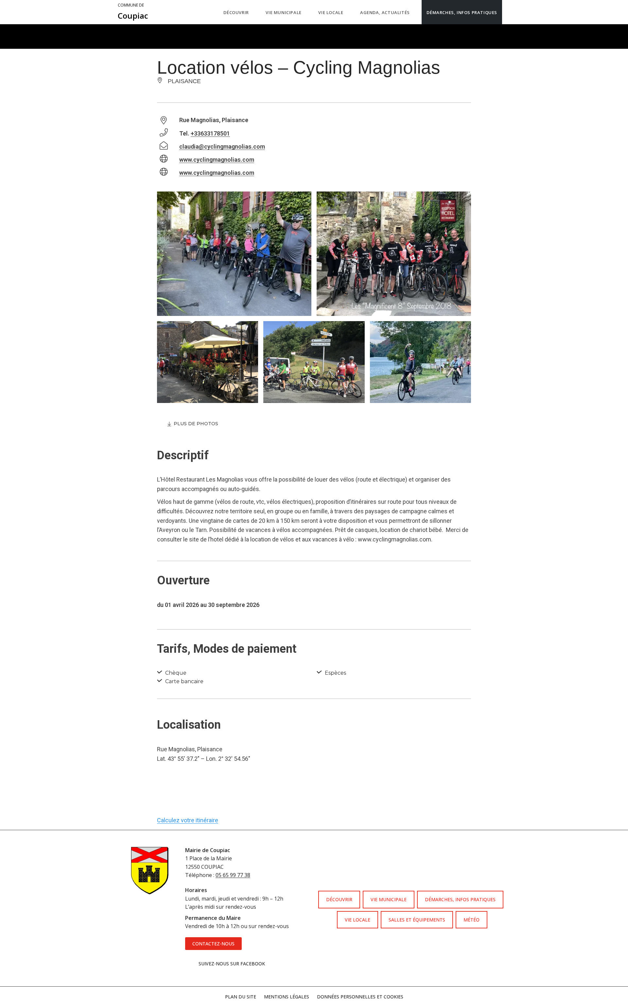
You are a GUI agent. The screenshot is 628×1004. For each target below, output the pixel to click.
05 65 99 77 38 (233, 875)
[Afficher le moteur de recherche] (508, 12)
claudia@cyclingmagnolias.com (222, 146)
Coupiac (133, 11)
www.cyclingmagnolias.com (216, 159)
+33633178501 (210, 133)
